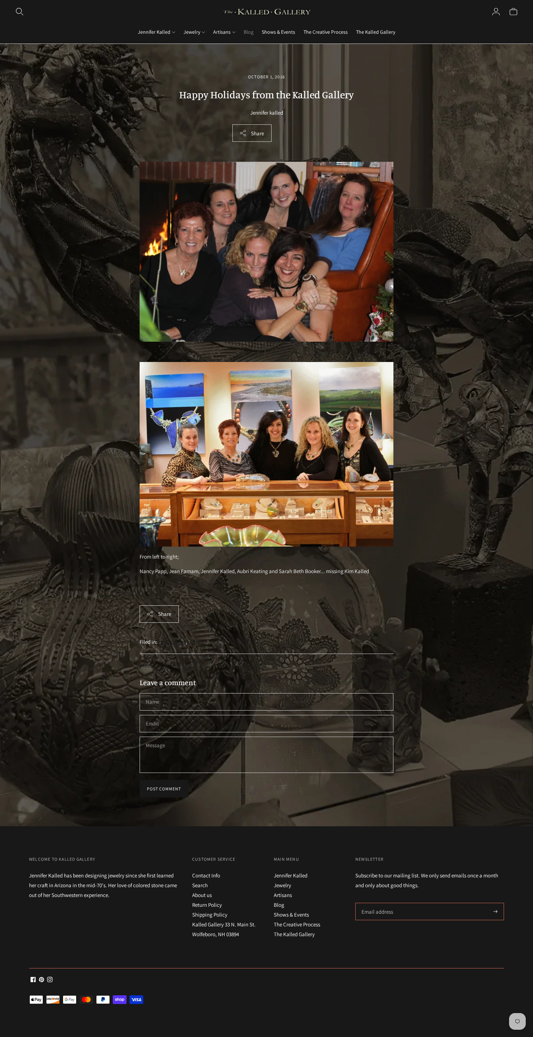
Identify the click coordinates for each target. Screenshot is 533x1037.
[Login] (496, 12)
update (196, 641)
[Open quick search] (20, 12)
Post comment (164, 788)
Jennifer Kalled (154, 32)
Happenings (172, 641)
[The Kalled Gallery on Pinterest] (41, 980)
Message (155, 737)
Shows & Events (278, 32)
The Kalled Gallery (375, 32)
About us (202, 895)
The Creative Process (325, 32)
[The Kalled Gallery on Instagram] (50, 980)
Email (152, 715)
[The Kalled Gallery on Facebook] (33, 980)
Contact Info (206, 875)
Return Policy (207, 904)
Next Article (380, 665)
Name (152, 693)
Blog (248, 32)
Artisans (222, 32)
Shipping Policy (209, 914)
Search (200, 885)
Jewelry (191, 32)
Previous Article (157, 665)
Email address (376, 903)
